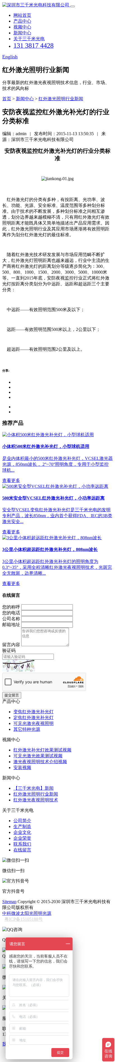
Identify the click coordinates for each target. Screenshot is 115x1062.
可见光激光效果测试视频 (38, 755)
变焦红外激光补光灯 (33, 711)
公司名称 (11, 618)
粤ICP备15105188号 (23, 919)
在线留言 (22, 850)
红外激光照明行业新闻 (61, 98)
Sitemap (9, 901)
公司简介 (22, 820)
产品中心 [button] (22, 21)
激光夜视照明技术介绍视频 (40, 761)
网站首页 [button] (22, 15)
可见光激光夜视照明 (33, 723)
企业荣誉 (22, 838)
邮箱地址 (11, 624)
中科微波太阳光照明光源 (26, 913)
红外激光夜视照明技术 (35, 800)
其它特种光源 (26, 729)
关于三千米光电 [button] (29, 38)
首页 (6, 98)
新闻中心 (25, 98)
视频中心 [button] (22, 27)
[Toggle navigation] (72, 6)
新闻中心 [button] (22, 32)
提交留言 (11, 695)
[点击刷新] (18, 666)
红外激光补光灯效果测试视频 (42, 750)
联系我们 (22, 844)
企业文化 (22, 832)
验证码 (9, 650)
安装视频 (22, 767)
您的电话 (11, 612)
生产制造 (22, 826)
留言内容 (11, 644)
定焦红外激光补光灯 (33, 717)
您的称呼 (11, 607)
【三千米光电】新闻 (33, 788)
